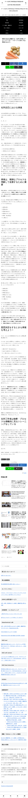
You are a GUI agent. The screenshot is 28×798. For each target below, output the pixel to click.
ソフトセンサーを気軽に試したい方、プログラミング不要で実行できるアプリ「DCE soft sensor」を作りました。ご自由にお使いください (13, 658)
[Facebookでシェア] (5, 511)
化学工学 (4, 459)
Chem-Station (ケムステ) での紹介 (9, 631)
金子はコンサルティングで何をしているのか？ (12, 617)
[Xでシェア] (5, 507)
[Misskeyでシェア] (23, 507)
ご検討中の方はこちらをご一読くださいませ (11, 613)
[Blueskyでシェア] (17, 507)
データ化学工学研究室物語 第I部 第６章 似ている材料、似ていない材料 (13, 763)
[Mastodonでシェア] (11, 507)
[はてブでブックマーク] (23, 511)
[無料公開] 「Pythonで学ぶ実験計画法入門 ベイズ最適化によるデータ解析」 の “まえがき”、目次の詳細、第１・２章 (15, 706)
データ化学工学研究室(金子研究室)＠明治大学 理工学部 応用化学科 (14, 3)
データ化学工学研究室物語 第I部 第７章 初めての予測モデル (13, 750)
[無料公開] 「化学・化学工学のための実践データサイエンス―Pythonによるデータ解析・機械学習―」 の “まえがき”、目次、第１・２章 (15, 701)
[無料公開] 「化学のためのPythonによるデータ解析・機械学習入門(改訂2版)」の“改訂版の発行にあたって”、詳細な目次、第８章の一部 (15, 695)
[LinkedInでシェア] (17, 514)
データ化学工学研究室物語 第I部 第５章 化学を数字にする (13, 775)
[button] (18, 67)
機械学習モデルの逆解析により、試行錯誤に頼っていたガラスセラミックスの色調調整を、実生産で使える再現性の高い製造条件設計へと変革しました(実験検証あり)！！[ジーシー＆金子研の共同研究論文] (14, 757)
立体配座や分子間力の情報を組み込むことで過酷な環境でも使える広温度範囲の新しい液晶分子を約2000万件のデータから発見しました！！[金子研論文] (14, 769)
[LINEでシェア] (5, 514)
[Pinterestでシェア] (11, 514)
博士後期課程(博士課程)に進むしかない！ (10, 584)
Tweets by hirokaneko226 (7, 786)
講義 (8, 459)
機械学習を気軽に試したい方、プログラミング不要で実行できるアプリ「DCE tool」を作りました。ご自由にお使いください (13, 646)
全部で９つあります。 (6, 575)
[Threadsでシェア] (11, 511)
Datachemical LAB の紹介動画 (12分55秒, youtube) (13, 635)
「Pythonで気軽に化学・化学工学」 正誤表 (16, 725)
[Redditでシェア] (17, 511)
